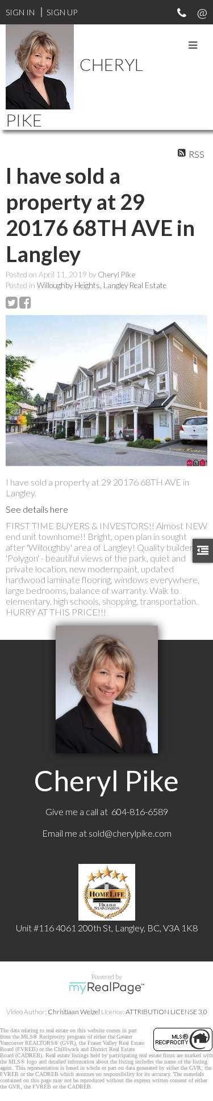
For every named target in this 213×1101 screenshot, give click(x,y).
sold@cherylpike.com (130, 833)
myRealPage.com (106, 988)
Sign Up (62, 12)
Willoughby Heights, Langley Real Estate (101, 285)
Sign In (20, 12)
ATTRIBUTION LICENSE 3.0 (166, 1011)
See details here (37, 509)
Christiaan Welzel (74, 1011)
